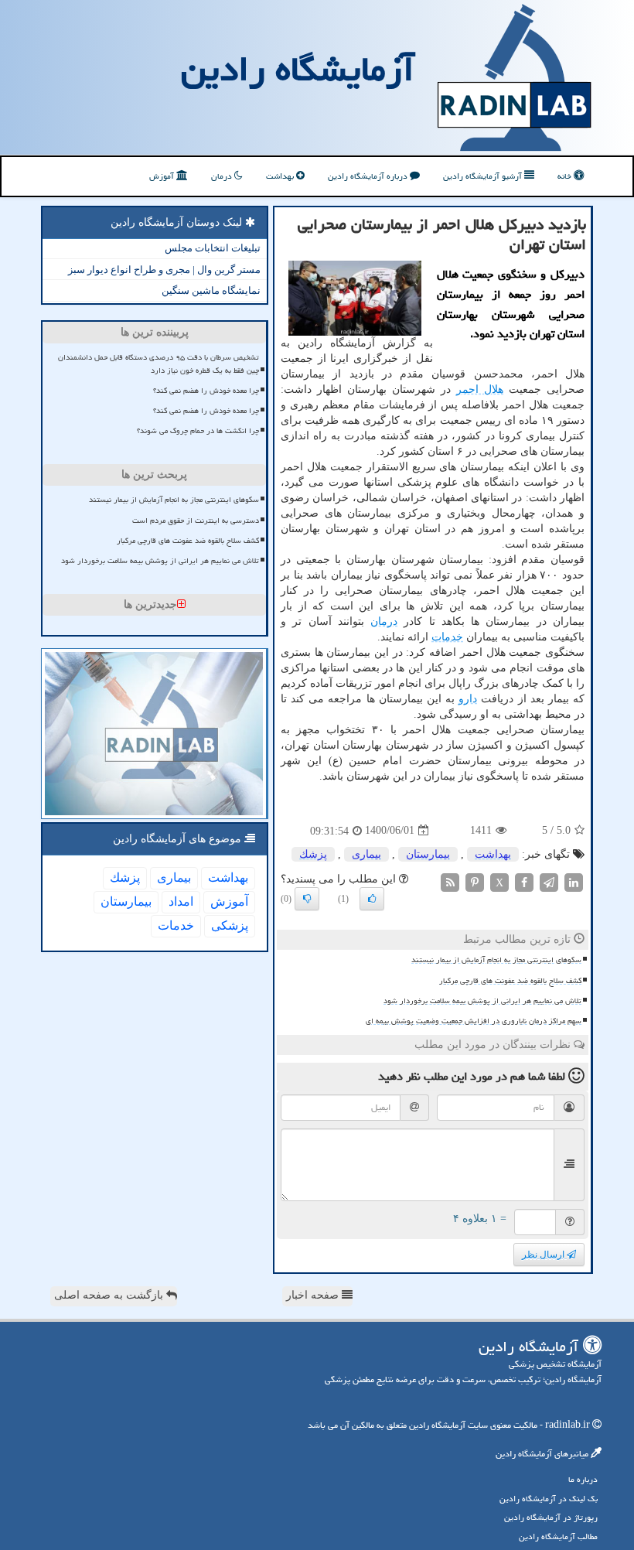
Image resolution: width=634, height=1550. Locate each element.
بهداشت (281, 176)
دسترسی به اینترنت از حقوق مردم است (195, 520)
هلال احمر (479, 389)
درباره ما (583, 1479)
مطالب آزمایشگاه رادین (558, 1536)
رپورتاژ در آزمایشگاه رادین (551, 1517)
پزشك (313, 854)
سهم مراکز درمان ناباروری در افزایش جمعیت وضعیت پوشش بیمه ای (473, 1021)
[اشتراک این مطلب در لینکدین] (574, 881)
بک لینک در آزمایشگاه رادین (548, 1498)
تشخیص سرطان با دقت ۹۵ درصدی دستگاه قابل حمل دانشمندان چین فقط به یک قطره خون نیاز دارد (158, 364)
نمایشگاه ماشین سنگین (211, 290)
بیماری (366, 854)
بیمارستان (428, 854)
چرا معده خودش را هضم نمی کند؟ (206, 390)
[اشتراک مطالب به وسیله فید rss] (450, 881)
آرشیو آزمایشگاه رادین (483, 176)
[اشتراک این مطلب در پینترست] (475, 881)
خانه (565, 176)
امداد (181, 901)
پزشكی (229, 925)
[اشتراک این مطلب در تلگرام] (549, 881)
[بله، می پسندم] (372, 898)
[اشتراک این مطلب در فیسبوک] (524, 881)
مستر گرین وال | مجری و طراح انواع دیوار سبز (164, 269)
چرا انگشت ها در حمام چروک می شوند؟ (198, 431)
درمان (222, 176)
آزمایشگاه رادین (297, 69)
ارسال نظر (544, 1254)
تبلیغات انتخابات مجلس (213, 248)
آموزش (162, 176)
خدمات (447, 637)
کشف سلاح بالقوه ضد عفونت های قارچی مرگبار (510, 980)
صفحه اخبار (314, 1295)
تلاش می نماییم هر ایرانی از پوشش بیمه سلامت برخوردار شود (482, 1001)
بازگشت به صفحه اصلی (110, 1295)
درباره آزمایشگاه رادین (369, 176)
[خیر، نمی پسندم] (307, 898)
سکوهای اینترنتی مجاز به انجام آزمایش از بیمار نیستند (496, 960)
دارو (467, 699)
